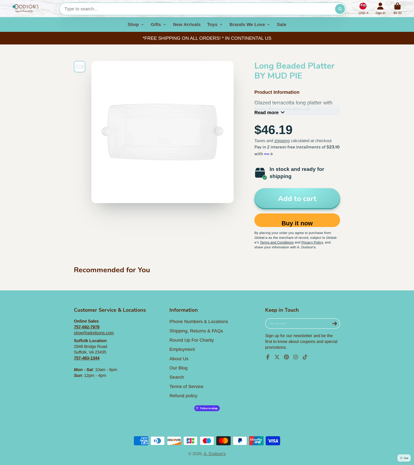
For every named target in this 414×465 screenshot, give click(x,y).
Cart (397, 9)
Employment (182, 349)
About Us (178, 358)
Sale (281, 24)
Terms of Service (186, 386)
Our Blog (178, 367)
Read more (266, 112)
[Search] (340, 9)
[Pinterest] (286, 357)
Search (176, 377)
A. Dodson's (215, 453)
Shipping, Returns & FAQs (196, 330)
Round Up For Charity (191, 340)
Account (380, 9)
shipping (282, 140)
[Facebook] (267, 357)
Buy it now (297, 223)
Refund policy (183, 395)
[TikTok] (305, 357)
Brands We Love (247, 24)
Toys (212, 24)
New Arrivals (187, 24)
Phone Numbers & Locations (198, 321)
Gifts (156, 24)
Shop (133, 24)
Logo (25, 8)
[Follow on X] (277, 357)
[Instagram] (295, 357)
